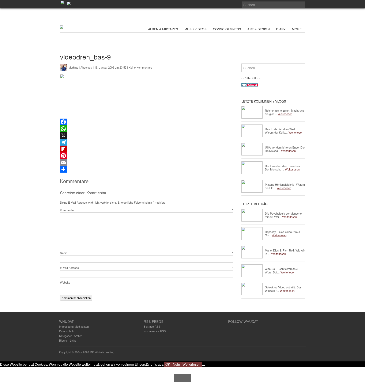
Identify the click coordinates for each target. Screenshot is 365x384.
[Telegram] (146, 142)
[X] (146, 135)
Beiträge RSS (152, 327)
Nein (176, 364)
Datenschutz (67, 331)
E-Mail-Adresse (146, 268)
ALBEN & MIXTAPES (163, 29)
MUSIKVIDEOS (195, 29)
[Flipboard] (146, 149)
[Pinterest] (146, 155)
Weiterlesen (191, 364)
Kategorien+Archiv (70, 336)
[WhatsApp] (146, 128)
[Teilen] (146, 169)
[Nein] (203, 365)
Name (146, 253)
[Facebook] (146, 122)
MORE (297, 29)
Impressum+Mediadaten (74, 327)
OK (167, 364)
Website (65, 282)
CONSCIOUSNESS (227, 29)
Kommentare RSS (155, 331)
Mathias (73, 67)
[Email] (146, 162)
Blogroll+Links (67, 340)
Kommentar (146, 210)
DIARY (281, 29)
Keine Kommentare (140, 67)
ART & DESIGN (258, 29)
